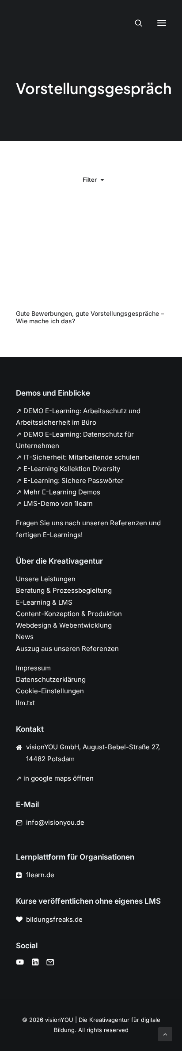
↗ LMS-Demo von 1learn (54, 503)
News (25, 636)
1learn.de (40, 875)
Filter (90, 179)
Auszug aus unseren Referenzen (67, 648)
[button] (161, 23)
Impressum (33, 668)
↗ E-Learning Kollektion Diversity (68, 468)
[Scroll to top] (165, 1033)
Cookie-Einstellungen (50, 691)
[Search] (135, 23)
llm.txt (25, 703)
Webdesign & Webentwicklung (64, 625)
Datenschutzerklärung (51, 679)
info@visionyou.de (55, 822)
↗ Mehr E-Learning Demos (58, 492)
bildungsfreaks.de (54, 919)
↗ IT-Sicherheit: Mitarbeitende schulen (78, 457)
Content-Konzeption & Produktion (69, 614)
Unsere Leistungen (46, 579)
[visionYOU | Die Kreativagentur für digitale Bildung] (27, 23)
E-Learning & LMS (44, 602)
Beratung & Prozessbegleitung (64, 590)
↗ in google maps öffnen (55, 778)
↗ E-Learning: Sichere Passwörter (70, 480)
